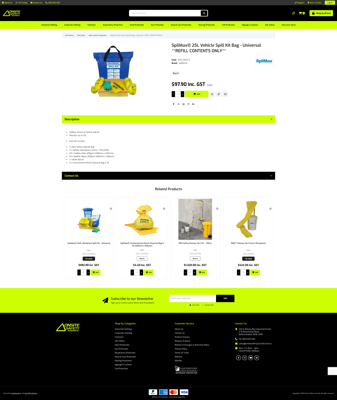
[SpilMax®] (264, 61)
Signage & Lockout (123, 364)
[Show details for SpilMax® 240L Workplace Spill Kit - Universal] (89, 219)
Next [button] (270, 186)
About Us (179, 329)
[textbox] (164, 13)
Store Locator (315, 2)
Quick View (110, 212)
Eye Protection (121, 349)
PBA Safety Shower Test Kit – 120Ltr (195, 243)
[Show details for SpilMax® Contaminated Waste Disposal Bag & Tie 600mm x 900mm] (142, 219)
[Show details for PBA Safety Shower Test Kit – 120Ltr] (195, 219)
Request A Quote (182, 341)
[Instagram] (188, 104)
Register (300, 2)
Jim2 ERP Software (31, 393)
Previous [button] (66, 186)
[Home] (68, 327)
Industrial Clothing (123, 329)
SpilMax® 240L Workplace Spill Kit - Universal (89, 243)
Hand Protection (122, 345)
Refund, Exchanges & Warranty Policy (192, 345)
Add (198, 94)
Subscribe (195, 305)
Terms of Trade (182, 352)
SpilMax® (183, 63)
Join (225, 298)
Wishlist (178, 360)
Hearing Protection (123, 360)
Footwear (119, 337)
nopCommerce (16, 393)
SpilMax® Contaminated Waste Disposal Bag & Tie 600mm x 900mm (142, 244)
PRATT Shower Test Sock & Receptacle (248, 243)
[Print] (183, 104)
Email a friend (225, 94)
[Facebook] (174, 104)
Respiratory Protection (125, 352)
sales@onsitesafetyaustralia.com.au (255, 343)
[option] (88, 237)
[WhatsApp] (179, 104)
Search (204, 13)
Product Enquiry (182, 337)
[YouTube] (250, 357)
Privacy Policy (181, 349)
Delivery (178, 356)
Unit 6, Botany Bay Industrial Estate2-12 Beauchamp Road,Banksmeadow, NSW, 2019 (255, 332)
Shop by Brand (323, 13)
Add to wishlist (212, 94)
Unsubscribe (209, 305)
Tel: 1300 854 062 (247, 339)
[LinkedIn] (193, 104)
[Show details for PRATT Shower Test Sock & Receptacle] (248, 219)
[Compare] (293, 13)
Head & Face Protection (125, 356)
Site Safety (120, 341)
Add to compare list (219, 94)
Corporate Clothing (123, 333)
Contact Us (180, 333)
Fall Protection (121, 368)
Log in (329, 2)
